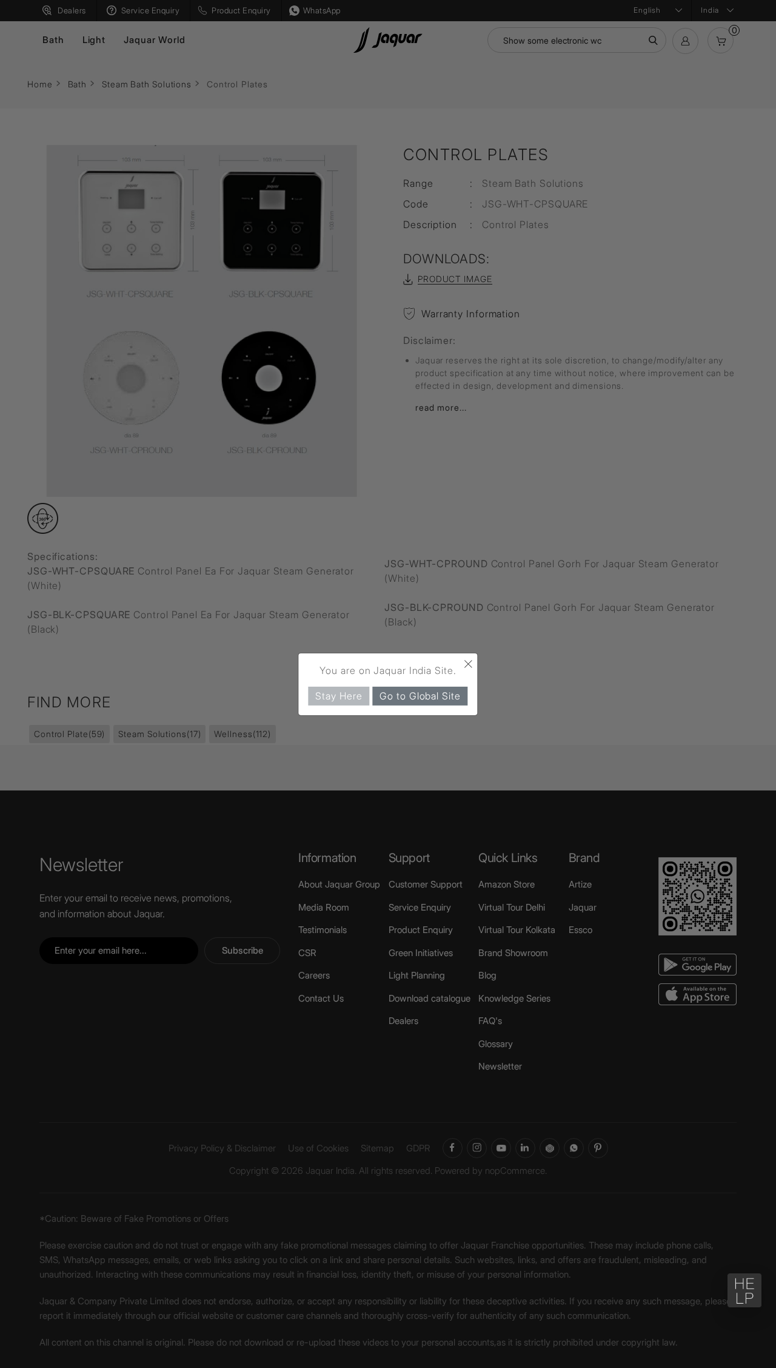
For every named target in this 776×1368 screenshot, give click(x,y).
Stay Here (338, 695)
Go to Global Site (420, 695)
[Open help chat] (744, 1290)
